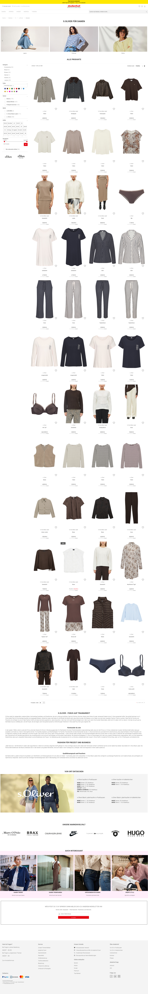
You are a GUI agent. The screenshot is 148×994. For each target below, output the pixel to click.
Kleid (73, 689)
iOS (111, 968)
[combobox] (118, 11)
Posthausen (16, 6)
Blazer (6, 70)
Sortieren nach (130, 66)
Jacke (73, 218)
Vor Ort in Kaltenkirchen (116, 950)
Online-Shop (7, 6)
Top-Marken (77, 973)
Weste (44, 479)
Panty (102, 689)
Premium (76, 970)
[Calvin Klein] (12, 833)
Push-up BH (131, 689)
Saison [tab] (4, 96)
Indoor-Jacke (44, 532)
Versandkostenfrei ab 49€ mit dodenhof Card (88, 950)
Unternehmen (113, 953)
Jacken (7, 80)
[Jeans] (25, 39)
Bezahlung (41, 963)
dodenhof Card (42, 950)
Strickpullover (102, 427)
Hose (44, 322)
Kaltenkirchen (25, 6)
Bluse (73, 532)
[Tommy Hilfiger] (53, 833)
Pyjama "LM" (45, 636)
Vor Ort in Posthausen (116, 947)
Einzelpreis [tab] (5, 138)
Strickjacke (73, 113)
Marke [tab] (4, 108)
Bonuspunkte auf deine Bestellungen (86, 955)
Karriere (112, 955)
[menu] (74, 12)
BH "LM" (44, 427)
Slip (131, 218)
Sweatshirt (44, 218)
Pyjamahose (103, 322)
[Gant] (115, 833)
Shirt (102, 270)
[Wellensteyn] (74, 833)
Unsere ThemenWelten (44, 947)
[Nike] (32, 833)
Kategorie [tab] (5, 64)
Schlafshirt (44, 270)
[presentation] (2, 40)
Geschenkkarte (42, 953)
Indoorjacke (102, 113)
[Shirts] (123, 39)
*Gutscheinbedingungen (7, 980)
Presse (111, 958)
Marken (10, 18)
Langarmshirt (44, 375)
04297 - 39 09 (7, 950)
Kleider (7, 77)
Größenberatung (42, 958)
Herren (76, 965)
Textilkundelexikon (43, 960)
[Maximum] (26, 141)
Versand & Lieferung (43, 966)
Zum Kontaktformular (8, 960)
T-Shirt (44, 113)
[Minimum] (4, 141)
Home (4, 18)
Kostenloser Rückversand (83, 953)
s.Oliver (21, 18)
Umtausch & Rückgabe (44, 968)
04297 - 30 (5, 956)
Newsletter (41, 955)
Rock (102, 218)
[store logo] (74, 6)
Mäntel (6, 75)
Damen (76, 963)
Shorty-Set (73, 636)
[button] (56, 109)
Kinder (75, 968)
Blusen (7, 72)
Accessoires (8, 67)
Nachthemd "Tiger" (131, 584)
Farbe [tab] (4, 83)
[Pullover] (74, 39)
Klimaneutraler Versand (82, 947)
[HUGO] (94, 833)
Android (112, 965)
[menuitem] (4, 11)
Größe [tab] (4, 120)
